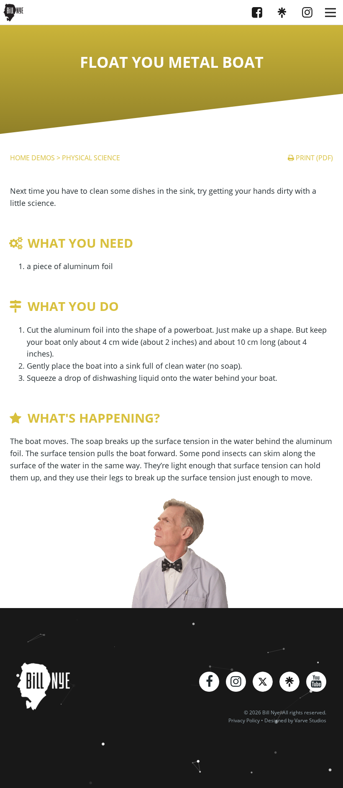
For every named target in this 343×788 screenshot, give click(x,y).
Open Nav (330, 12)
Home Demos (32, 157)
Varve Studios (310, 720)
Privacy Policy (244, 720)
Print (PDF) (314, 157)
